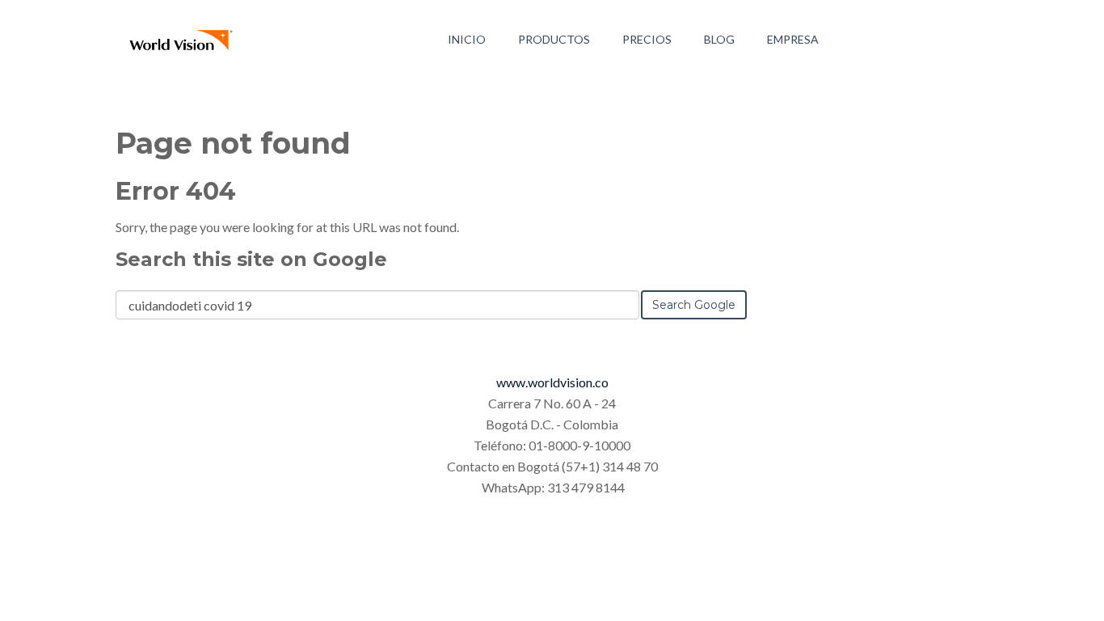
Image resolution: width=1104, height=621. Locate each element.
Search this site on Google (251, 259)
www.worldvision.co (552, 382)
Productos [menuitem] (554, 39)
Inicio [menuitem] (467, 39)
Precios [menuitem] (647, 39)
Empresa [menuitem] (793, 39)
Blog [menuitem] (719, 39)
